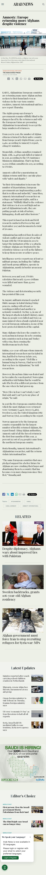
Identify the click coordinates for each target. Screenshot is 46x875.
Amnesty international (30, 506)
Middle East (7, 804)
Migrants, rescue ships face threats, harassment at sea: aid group (15, 689)
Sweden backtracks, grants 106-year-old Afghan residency (21, 595)
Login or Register (10, 858)
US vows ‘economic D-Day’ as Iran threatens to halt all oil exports (16, 714)
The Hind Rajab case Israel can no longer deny (15, 822)
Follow (39, 79)
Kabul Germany (11, 506)
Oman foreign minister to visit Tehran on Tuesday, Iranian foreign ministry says (14, 702)
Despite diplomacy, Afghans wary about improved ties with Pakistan (21, 552)
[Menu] (2, 4)
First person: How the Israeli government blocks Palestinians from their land (16, 809)
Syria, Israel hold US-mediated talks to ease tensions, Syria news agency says (16, 726)
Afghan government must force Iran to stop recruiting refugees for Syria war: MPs (21, 639)
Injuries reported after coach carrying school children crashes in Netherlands (16, 678)
